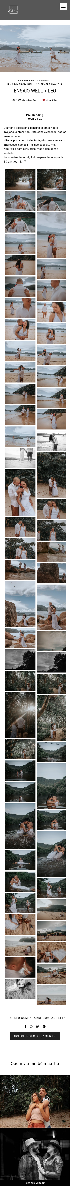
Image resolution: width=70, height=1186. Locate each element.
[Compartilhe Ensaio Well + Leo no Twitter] (37, 1026)
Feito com (35, 1182)
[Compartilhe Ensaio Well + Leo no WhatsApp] (31, 1026)
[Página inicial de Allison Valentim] (14, 10)
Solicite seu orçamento (35, 1036)
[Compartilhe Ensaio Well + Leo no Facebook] (25, 1026)
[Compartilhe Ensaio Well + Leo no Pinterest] (44, 1026)
